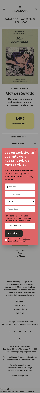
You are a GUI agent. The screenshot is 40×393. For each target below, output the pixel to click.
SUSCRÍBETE (14, 233)
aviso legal (22, 241)
